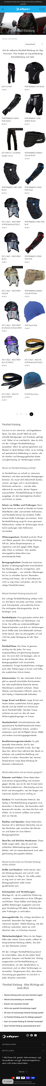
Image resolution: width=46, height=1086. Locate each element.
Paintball (6, 430)
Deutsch (21, 1072)
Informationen (9, 1044)
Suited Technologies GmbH (29, 1083)
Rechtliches (8, 1051)
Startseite (4, 39)
